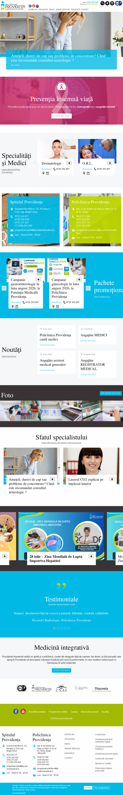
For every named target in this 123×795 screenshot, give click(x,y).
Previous (2, 44)
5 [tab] (69, 628)
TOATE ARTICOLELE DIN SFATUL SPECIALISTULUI (61, 443)
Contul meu (100, 735)
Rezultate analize (37, 712)
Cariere (74, 712)
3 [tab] (61, 628)
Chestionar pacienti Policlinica (103, 748)
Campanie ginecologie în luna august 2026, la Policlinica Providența (66, 288)
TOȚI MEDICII (7, 172)
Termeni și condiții (103, 763)
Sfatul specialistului (61, 436)
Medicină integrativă (61, 647)
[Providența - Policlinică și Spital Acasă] (13, 5)
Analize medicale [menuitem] (63, 9)
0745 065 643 (83, 226)
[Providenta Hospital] (37, 6)
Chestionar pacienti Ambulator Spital (103, 740)
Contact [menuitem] (85, 9)
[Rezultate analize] (107, 3)
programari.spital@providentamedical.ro (35, 230)
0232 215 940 (83, 216)
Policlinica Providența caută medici (55, 336)
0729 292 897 (83, 219)
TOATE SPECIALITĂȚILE (11, 170)
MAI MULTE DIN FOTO (110, 393)
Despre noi (69, 735)
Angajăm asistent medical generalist (53, 362)
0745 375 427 (22, 223)
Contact (68, 758)
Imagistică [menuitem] (75, 9)
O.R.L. (97, 163)
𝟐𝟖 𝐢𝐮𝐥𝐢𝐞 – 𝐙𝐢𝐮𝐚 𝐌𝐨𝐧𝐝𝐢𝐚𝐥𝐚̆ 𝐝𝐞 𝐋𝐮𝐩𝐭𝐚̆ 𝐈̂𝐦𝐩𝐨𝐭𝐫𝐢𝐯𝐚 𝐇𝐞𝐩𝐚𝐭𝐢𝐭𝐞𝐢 (61, 558)
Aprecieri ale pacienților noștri (61, 605)
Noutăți (12, 349)
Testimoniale (61, 598)
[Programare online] (112, 3)
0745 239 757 (83, 223)
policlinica (47, 168)
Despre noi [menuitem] (33, 9)
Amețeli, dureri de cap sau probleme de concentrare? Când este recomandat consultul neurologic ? (31, 485)
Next (120, 44)
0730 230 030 (22, 219)
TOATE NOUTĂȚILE (9, 356)
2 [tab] (58, 628)
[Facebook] (30, 6)
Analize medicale (72, 749)
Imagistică (69, 753)
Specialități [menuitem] (43, 9)
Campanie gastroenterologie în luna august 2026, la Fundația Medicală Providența (25, 288)
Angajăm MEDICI (93, 334)
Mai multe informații (19, 793)
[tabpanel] (61, 618)
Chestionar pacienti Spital (106, 754)
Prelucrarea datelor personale (103, 769)
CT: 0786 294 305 (23, 226)
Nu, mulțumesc (102, 788)
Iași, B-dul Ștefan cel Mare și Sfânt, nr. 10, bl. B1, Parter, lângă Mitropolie (47, 749)
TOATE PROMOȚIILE (102, 297)
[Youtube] (33, 6)
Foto (7, 394)
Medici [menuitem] (52, 9)
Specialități (16, 155)
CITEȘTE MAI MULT (47, 345)
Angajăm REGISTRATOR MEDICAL (92, 364)
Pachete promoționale (61, 718)
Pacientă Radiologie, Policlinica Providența (61, 620)
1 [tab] (54, 628)
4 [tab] (65, 628)
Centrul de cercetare (104, 759)
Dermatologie (56, 163)
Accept (88, 788)
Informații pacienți (90, 712)
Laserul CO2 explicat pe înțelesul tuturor (91, 481)
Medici (17, 162)
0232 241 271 (21, 216)
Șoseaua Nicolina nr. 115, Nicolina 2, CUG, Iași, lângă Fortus (17, 748)
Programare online (58, 712)
